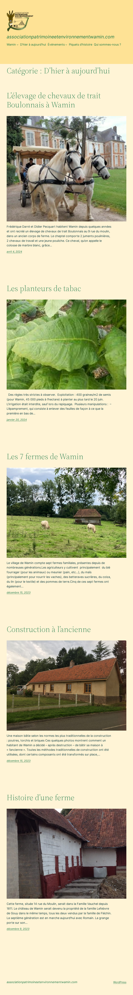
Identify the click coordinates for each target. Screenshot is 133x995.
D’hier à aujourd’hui (33, 44)
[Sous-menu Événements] (66, 45)
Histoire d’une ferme (40, 797)
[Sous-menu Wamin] (17, 45)
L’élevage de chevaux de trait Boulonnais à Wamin (54, 100)
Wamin (11, 44)
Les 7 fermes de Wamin (45, 456)
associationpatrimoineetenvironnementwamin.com (60, 37)
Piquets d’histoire (80, 44)
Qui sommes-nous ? (107, 44)
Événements (56, 44)
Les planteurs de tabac (44, 288)
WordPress (119, 982)
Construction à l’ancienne (49, 629)
